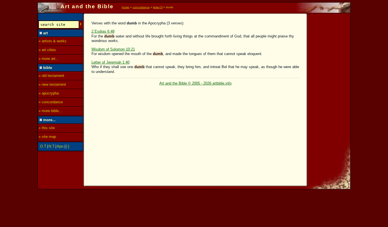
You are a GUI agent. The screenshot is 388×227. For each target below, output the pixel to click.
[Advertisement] (329, 98)
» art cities (47, 50)
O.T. (43, 146)
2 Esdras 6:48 (102, 31)
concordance (141, 7)
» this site (47, 128)
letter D (157, 7)
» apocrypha (49, 93)
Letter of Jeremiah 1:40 (110, 62)
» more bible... (50, 111)
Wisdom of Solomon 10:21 (113, 49)
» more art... (49, 58)
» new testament (52, 84)
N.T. (52, 146)
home (125, 7)
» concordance (51, 102)
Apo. (60, 146)
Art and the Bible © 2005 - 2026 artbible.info (195, 83)
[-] (67, 146)
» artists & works (52, 41)
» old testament (51, 75)
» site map (47, 136)
